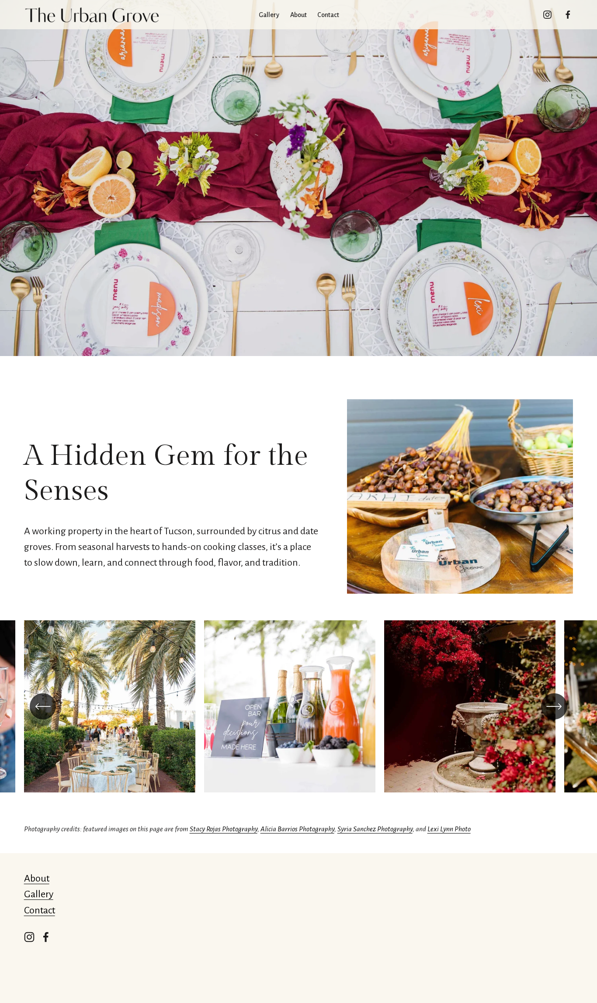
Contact (328, 14)
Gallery (38, 894)
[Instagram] (547, 15)
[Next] (554, 706)
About (36, 878)
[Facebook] (568, 15)
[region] (298, 711)
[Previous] (43, 706)
